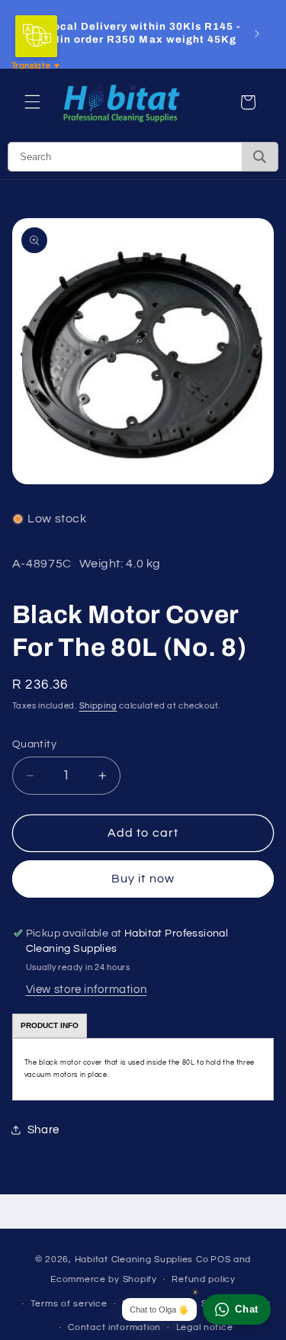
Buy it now (143, 878)
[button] (32, 102)
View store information (86, 989)
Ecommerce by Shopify (103, 1279)
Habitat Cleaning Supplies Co (142, 1259)
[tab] (49, 1026)
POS (220, 1259)
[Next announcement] (257, 33)
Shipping (98, 706)
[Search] (260, 157)
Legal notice (204, 1327)
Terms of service (69, 1304)
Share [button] (43, 1130)
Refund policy (204, 1279)
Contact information (114, 1327)
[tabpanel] (143, 1069)
